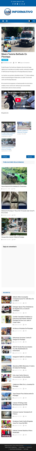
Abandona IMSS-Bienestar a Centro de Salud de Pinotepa (23, 367)
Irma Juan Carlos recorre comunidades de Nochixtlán (21, 376)
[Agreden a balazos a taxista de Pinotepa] (24, 126)
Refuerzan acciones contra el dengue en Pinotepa (22, 338)
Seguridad (4, 59)
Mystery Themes (27, 445)
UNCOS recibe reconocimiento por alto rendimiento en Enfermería (22, 348)
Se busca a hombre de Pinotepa (23, 328)
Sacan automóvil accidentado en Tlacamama (13, 186)
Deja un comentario (25, 62)
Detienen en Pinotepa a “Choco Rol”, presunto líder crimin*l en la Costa (17, 211)
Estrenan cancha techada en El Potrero (22, 413)
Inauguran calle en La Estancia (22, 357)
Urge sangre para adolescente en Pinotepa (23, 394)
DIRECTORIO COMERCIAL (11, 447)
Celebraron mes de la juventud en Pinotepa (23, 385)
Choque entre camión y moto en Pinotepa (12, 237)
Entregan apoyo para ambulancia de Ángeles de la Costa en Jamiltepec (23, 308)
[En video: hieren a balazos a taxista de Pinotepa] (8, 127)
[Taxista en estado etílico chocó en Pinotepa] (8, 142)
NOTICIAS (26, 449)
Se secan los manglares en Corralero (31, 156)
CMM (15, 62)
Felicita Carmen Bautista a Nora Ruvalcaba (22, 431)
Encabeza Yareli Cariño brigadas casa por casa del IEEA (23, 422)
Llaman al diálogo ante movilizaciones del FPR (20, 404)
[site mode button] (30, 21)
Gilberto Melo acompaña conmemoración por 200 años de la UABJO (23, 298)
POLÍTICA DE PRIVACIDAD (16, 449)
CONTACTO (29, 447)
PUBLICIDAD (21, 447)
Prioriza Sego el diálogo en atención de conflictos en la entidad (7, 156)
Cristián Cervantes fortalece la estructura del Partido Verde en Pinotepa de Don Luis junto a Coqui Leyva (22, 319)
